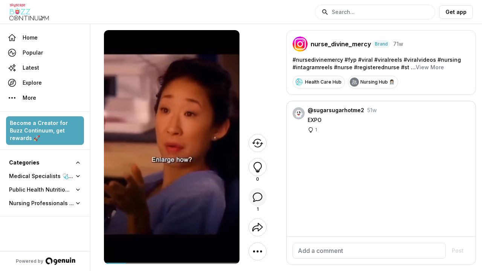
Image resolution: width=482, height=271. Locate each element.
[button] (375, 12)
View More (430, 67)
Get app (456, 12)
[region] (171, 263)
